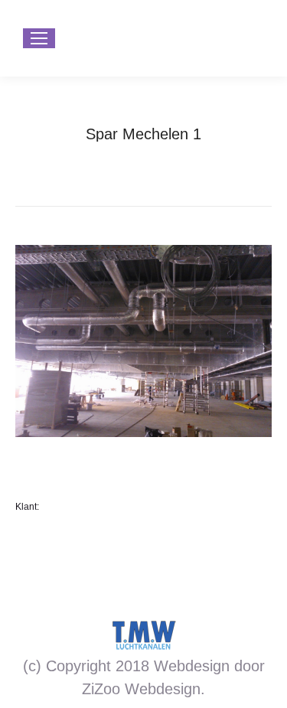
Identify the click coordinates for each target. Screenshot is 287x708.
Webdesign (163, 688)
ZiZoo (101, 688)
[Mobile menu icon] (39, 38)
